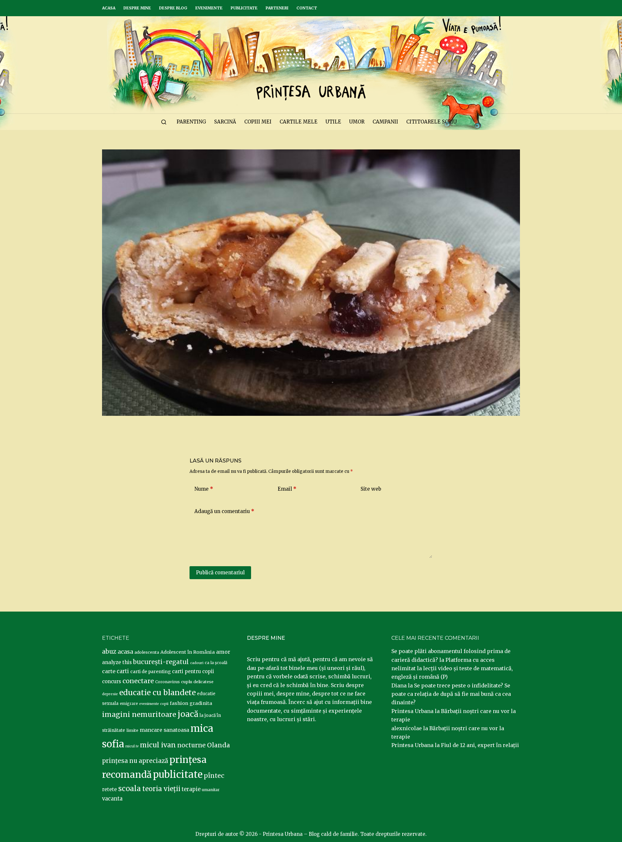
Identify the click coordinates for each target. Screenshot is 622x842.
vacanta (112, 798)
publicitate (177, 774)
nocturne (191, 745)
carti (123, 671)
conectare (138, 681)
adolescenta (146, 652)
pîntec (214, 775)
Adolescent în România (187, 652)
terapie (191, 789)
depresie (110, 694)
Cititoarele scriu (431, 122)
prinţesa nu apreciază (135, 761)
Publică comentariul (220, 572)
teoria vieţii (161, 789)
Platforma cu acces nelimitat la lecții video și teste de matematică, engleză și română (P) (452, 668)
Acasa (108, 8)
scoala (129, 788)
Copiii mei (257, 122)
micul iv (132, 746)
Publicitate (244, 8)
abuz (109, 651)
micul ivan (158, 745)
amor (223, 652)
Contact (306, 8)
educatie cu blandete (157, 692)
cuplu (186, 681)
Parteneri (277, 8)
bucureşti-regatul (161, 662)
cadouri (196, 663)
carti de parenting (150, 671)
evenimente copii (153, 704)
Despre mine (137, 8)
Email (287, 489)
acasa (125, 651)
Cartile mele (298, 122)
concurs (111, 681)
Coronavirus (167, 681)
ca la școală (216, 662)
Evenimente (209, 8)
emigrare (129, 703)
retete (109, 789)
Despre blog (173, 8)
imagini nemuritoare (139, 714)
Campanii (385, 122)
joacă (188, 714)
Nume (203, 489)
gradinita (201, 703)
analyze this (117, 662)
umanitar (211, 789)
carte (108, 671)
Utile (333, 122)
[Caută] (163, 122)
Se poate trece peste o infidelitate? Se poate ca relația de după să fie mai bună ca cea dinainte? (451, 694)
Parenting (191, 122)
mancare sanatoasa (164, 730)
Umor (356, 122)
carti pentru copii (193, 671)
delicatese (203, 681)
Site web (371, 489)
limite (132, 730)
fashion (179, 703)
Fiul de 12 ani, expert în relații (480, 745)
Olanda (218, 745)
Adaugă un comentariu (224, 511)
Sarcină (225, 122)
